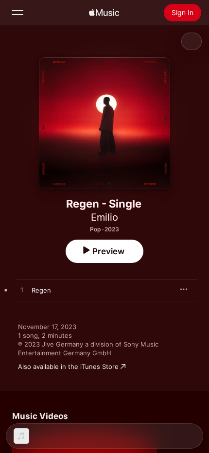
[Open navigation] (17, 12)
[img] (104, 12)
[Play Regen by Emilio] (22, 290)
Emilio (104, 217)
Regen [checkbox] (41, 290)
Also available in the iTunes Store (68, 366)
